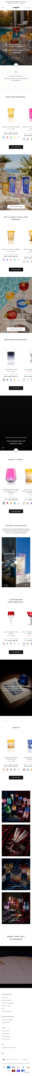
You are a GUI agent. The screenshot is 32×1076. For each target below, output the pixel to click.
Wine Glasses (16, 920)
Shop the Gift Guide (16, 206)
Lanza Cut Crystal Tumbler (11, 249)
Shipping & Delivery (7, 1000)
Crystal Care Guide (7, 1011)
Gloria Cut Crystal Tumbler (11, 126)
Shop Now (16, 61)
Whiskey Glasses (16, 886)
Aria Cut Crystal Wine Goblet (11, 632)
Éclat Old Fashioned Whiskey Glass (11, 758)
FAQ (3, 1008)
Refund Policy (5, 1033)
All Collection (16, 818)
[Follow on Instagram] (3, 1053)
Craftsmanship (6, 1022)
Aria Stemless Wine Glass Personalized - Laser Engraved (11, 491)
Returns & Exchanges (7, 1003)
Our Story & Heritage (7, 1020)
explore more (16, 511)
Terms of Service (6, 1039)
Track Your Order (6, 1006)
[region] (16, 37)
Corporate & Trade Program (9, 1047)
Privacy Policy (5, 1031)
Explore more (16, 147)
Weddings (16, 852)
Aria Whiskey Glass (11, 369)
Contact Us (5, 997)
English (25, 1059)
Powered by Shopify (24, 1063)
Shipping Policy (6, 1036)
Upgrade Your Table (15, 329)
